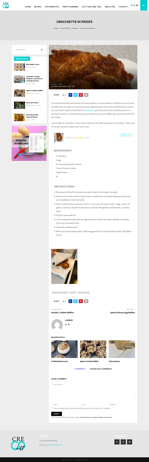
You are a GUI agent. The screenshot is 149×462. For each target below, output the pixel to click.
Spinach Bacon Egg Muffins (122, 312)
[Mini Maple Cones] (19, 67)
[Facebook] (132, 5)
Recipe (60, 84)
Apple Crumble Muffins (89, 361)
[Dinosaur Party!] (19, 105)
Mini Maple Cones (32, 64)
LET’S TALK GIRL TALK (92, 6)
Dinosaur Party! (32, 103)
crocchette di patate (59, 292)
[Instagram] (135, 5)
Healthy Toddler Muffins (62, 312)
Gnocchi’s (90, 110)
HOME (28, 6)
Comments (79, 369)
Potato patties (83, 292)
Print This (127, 135)
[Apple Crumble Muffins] (19, 93)
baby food (54, 84)
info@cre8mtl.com (54, 445)
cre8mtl (55, 86)
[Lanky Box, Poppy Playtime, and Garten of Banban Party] (19, 79)
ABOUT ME (110, 6)
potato (72, 292)
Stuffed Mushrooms (59, 361)
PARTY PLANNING (70, 6)
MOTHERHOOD (52, 6)
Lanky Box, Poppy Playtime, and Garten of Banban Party (34, 78)
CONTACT (123, 6)
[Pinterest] (137, 5)
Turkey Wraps (114, 361)
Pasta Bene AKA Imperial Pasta (32, 116)
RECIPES (37, 6)
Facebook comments (101, 369)
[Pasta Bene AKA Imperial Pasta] (19, 117)
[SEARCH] (41, 49)
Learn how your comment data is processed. (96, 417)
